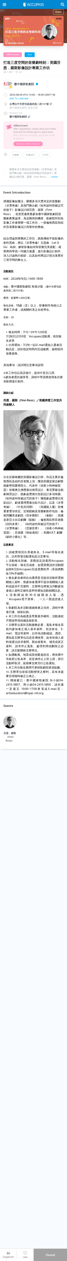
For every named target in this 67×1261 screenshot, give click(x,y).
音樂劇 (16, 154)
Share (58, 12)
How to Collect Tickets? (28, 143)
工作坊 (45, 154)
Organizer (8, 1257)
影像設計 (30, 154)
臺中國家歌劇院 (18, 116)
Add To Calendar (19, 98)
